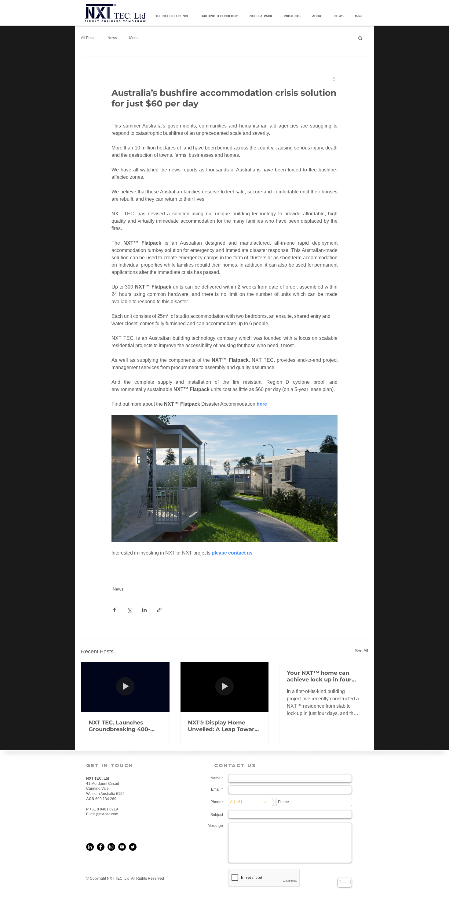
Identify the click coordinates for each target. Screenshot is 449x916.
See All (361, 650)
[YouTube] (122, 847)
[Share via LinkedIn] (144, 610)
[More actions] (334, 78)
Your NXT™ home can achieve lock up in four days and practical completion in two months (319, 676)
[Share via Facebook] (114, 610)
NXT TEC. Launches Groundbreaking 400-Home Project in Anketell (125, 726)
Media (134, 38)
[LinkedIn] (90, 847)
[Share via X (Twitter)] (129, 610)
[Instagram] (111, 847)
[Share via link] (159, 610)
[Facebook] (100, 847)
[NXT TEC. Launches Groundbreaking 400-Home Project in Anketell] (125, 687)
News (112, 38)
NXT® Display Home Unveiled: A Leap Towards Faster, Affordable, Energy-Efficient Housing (224, 726)
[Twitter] (133, 847)
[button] (360, 37)
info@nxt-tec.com (103, 814)
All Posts (88, 38)
